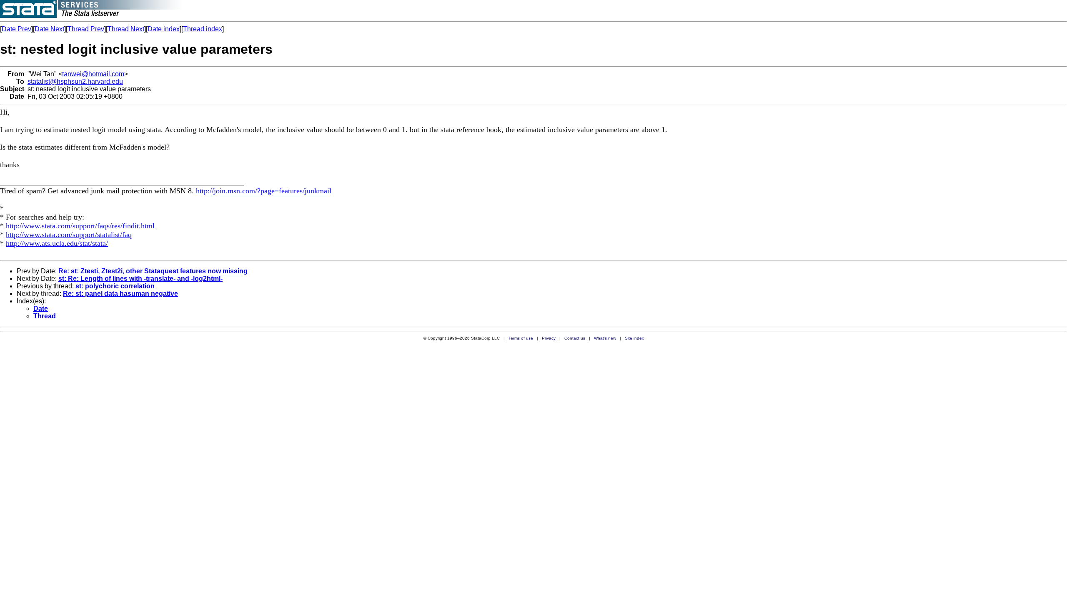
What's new (605, 338)
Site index (634, 338)
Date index (164, 28)
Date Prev (16, 28)
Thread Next (126, 28)
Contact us (574, 338)
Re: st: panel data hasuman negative (120, 293)
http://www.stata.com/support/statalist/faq (69, 234)
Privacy (549, 338)
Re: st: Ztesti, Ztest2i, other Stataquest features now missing (153, 271)
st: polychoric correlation (115, 286)
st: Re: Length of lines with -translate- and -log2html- (140, 278)
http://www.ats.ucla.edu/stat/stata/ (57, 243)
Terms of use (520, 338)
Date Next (49, 28)
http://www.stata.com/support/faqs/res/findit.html (80, 226)
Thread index (202, 28)
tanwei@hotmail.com (93, 74)
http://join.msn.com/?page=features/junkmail (263, 191)
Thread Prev (86, 28)
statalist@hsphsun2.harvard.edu (75, 81)
